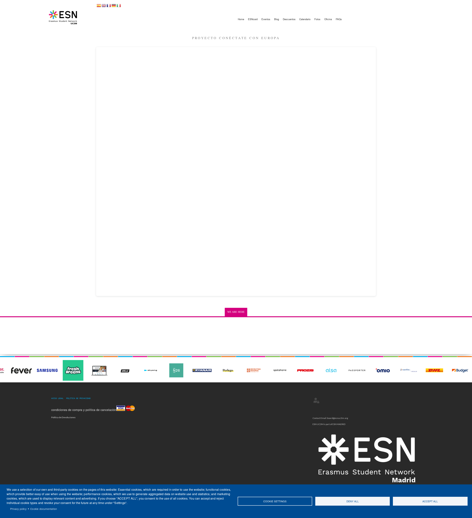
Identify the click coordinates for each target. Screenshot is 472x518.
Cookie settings (275, 501)
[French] (109, 6)
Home (241, 19)
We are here (236, 312)
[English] (104, 6)
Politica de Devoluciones (63, 417)
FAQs (339, 19)
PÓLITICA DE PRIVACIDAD (78, 398)
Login (316, 400)
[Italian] (119, 6)
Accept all (430, 501)
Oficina (328, 19)
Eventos (265, 19)
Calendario (304, 19)
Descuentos (289, 19)
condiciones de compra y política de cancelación (83, 409)
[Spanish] (99, 6)
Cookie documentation (43, 509)
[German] (114, 6)
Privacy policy (18, 509)
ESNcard (253, 19)
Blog (276, 19)
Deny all (352, 501)
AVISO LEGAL (58, 398)
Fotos (317, 19)
